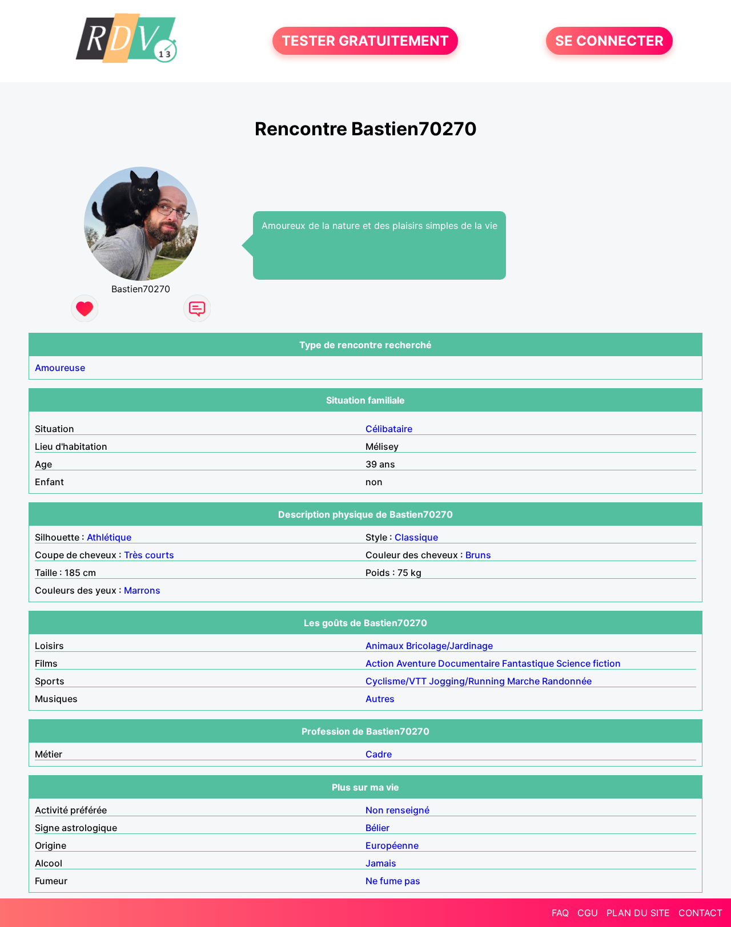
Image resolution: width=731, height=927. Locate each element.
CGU (587, 912)
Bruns (478, 555)
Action (380, 663)
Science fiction (588, 663)
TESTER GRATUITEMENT (365, 41)
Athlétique (109, 537)
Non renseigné (397, 810)
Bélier (377, 827)
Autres (380, 698)
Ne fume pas (393, 880)
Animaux (385, 645)
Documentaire (469, 663)
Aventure (416, 663)
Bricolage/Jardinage (449, 645)
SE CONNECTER (609, 41)
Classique (416, 537)
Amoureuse (60, 367)
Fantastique (528, 663)
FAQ (560, 912)
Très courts (149, 555)
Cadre (379, 754)
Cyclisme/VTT (396, 681)
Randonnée (567, 681)
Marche (523, 681)
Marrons (142, 590)
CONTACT (700, 912)
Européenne (392, 845)
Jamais (381, 863)
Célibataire (389, 428)
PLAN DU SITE (638, 912)
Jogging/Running (467, 681)
